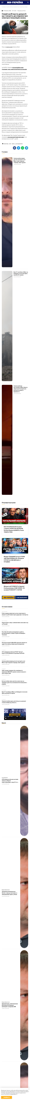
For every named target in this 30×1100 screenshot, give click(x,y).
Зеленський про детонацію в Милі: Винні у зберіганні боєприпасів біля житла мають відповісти (21, 388)
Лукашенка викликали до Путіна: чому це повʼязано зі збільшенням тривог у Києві (9, 893)
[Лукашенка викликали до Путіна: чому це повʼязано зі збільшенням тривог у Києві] (24, 893)
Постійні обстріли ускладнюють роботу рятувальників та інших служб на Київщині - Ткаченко (14, 633)
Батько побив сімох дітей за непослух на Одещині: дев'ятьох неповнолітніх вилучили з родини (14, 682)
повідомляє (9, 47)
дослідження (18, 143)
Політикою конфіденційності (10, 1094)
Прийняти (6, 1097)
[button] (14, 148)
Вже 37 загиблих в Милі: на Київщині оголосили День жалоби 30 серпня (21, 273)
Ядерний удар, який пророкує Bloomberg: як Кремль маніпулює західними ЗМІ (10, 1005)
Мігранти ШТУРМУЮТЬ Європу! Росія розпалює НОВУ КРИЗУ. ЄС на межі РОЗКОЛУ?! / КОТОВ (14, 588)
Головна (3, 6)
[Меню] (2, 2)
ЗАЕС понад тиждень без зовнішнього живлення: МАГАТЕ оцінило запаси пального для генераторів (14, 672)
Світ (10, 143)
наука (13, 143)
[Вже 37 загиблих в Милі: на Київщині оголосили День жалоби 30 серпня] (7, 326)
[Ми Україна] (15, 2)
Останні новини (7, 606)
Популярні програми (9, 502)
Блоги (4, 723)
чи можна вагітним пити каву (15, 137)
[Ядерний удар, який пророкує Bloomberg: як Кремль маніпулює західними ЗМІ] (24, 1005)
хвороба (6, 143)
